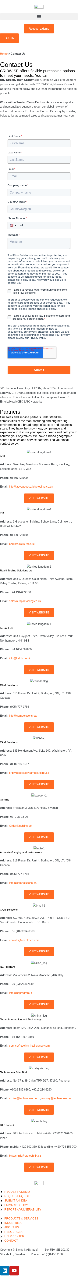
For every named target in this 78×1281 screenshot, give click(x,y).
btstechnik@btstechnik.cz (25, 1155)
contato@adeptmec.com (24, 940)
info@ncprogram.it (20, 992)
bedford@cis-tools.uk (22, 543)
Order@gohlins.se (20, 825)
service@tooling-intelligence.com (29, 1045)
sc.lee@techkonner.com (24, 1098)
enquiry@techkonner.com (57, 1098)
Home (4, 53)
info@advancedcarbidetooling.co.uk (31, 486)
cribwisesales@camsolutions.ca (29, 772)
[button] (39, 16)
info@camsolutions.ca (23, 715)
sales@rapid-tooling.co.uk (25, 601)
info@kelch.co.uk (19, 658)
